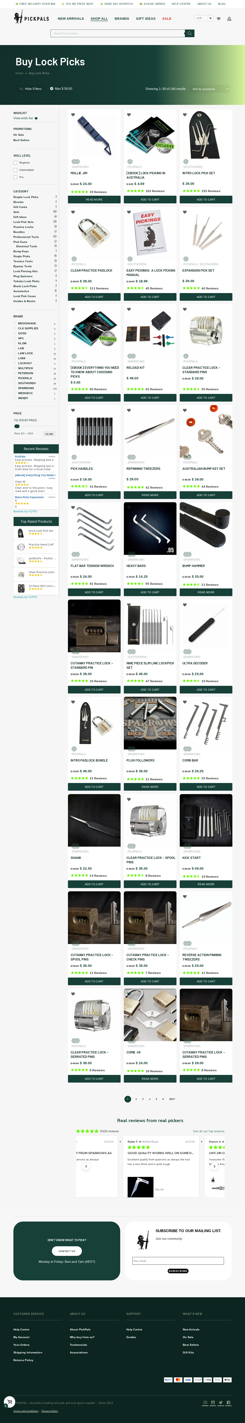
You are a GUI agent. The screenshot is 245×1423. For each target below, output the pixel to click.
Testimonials (78, 1344)
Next (172, 1099)
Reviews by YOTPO (25, 511)
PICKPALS (25, 378)
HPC (21, 338)
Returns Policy (23, 1360)
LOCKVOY (25, 363)
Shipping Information (27, 1352)
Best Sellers (21, 140)
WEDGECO (25, 393)
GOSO (22, 333)
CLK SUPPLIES (28, 328)
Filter (49, 434)
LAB (21, 348)
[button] (86, 1166)
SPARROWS (26, 388)
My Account (21, 1337)
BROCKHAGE (27, 323)
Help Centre (21, 1329)
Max (63, 88)
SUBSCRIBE (178, 1271)
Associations (79, 1352)
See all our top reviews (209, 1131)
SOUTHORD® (27, 383)
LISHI (21, 358)
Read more (94, 199)
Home (19, 73)
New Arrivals (191, 1329)
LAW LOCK (25, 353)
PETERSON (25, 373)
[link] (150, 1189)
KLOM (22, 343)
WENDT (23, 398)
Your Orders (21, 1344)
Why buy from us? (82, 1337)
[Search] (189, 33)
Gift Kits (188, 1352)
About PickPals (80, 1329)
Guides (131, 1337)
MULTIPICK (25, 368)
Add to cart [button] (150, 199)
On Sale (18, 134)
